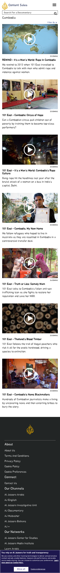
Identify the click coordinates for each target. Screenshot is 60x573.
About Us (10, 451)
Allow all (21, 569)
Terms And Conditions (17, 456)
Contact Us (11, 483)
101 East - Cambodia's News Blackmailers (26, 395)
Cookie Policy (12, 466)
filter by (51, 22)
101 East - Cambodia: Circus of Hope (22, 115)
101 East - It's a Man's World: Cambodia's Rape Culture (28, 172)
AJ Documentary (14, 511)
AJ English (11, 500)
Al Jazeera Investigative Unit (21, 505)
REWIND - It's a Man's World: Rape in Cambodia (29, 60)
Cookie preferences (38, 569)
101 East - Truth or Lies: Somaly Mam (23, 284)
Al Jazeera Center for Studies (21, 538)
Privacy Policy (13, 461)
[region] (30, 561)
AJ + (7, 527)
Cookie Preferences (15, 472)
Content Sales (17, 5)
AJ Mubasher (12, 516)
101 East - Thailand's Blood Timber (22, 339)
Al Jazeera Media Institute (19, 543)
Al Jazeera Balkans (15, 521)
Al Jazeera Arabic (14, 495)
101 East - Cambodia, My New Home (22, 229)
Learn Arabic (12, 549)
